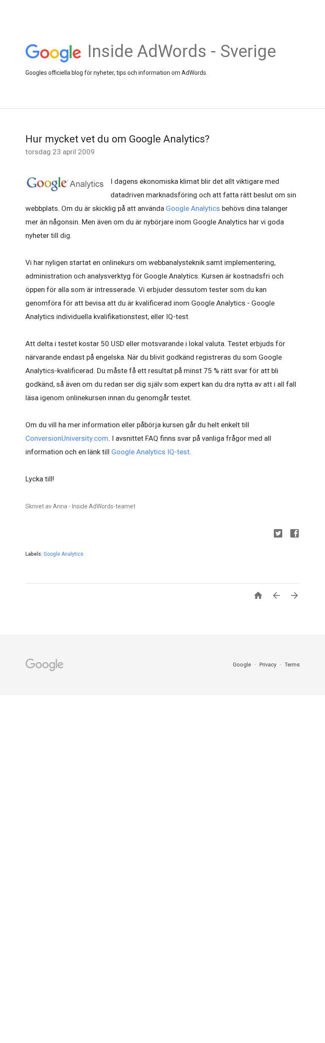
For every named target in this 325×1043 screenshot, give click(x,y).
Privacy (268, 664)
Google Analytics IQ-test (150, 452)
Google (242, 664)
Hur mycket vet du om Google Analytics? (117, 139)
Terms (292, 664)
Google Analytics (193, 208)
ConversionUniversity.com (66, 438)
